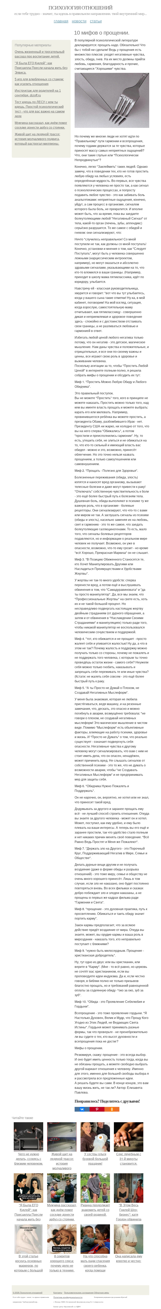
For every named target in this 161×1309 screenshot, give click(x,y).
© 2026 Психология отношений (27, 1292)
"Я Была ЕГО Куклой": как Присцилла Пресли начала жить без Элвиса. (41, 67)
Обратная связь (101, 1292)
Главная (61, 21)
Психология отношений (80, 7)
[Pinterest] (97, 1109)
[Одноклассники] (111, 1109)
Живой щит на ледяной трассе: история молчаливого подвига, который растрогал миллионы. (37, 139)
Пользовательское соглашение (79, 1292)
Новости (79, 21)
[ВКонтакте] (82, 1109)
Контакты (57, 1292)
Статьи (96, 21)
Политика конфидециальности (67, 1297)
